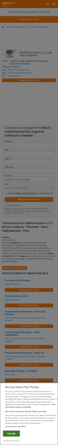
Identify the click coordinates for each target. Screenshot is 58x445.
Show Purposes (11, 440)
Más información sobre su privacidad (30, 405)
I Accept (11, 433)
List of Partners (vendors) (15, 426)
